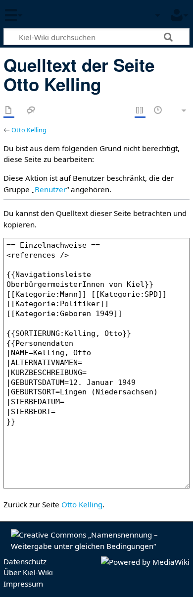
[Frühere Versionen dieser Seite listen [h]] (158, 110)
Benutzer (50, 189)
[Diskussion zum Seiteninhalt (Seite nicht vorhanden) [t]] (31, 110)
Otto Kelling (29, 129)
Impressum (23, 584)
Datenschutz (25, 561)
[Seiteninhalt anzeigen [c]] (8, 110)
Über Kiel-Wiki (28, 572)
